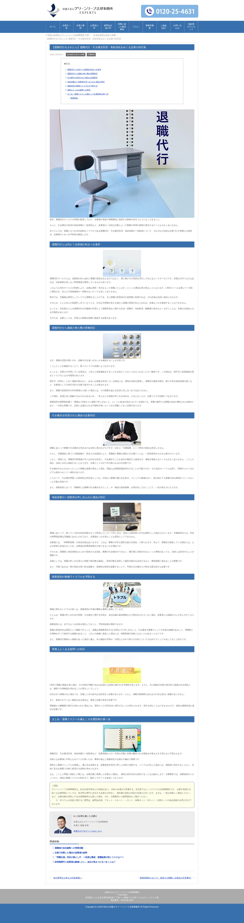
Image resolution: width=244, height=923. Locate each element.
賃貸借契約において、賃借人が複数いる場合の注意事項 (165, 878)
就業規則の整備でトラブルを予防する (82, 86)
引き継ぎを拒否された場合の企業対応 (82, 78)
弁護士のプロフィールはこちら (87, 831)
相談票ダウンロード (191, 26)
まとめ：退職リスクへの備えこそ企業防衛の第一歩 (87, 94)
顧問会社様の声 (108, 26)
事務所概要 (150, 26)
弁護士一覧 (67, 26)
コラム (136, 27)
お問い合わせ (177, 26)
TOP (68, 35)
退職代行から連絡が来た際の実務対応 (82, 74)
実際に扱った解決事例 (122, 26)
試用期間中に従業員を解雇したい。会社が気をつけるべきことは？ (85, 862)
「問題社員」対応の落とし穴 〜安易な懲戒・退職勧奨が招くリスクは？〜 (89, 857)
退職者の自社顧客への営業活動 (69, 848)
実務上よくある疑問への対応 (78, 90)
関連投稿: (74, 98)
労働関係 (91, 54)
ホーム (53, 27)
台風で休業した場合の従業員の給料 (71, 853)
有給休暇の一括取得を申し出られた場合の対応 (86, 82)
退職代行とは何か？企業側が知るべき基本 (84, 70)
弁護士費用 (80, 26)
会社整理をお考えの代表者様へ (67, 878)
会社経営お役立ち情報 (76, 54)
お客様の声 (94, 26)
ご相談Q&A (164, 26)
